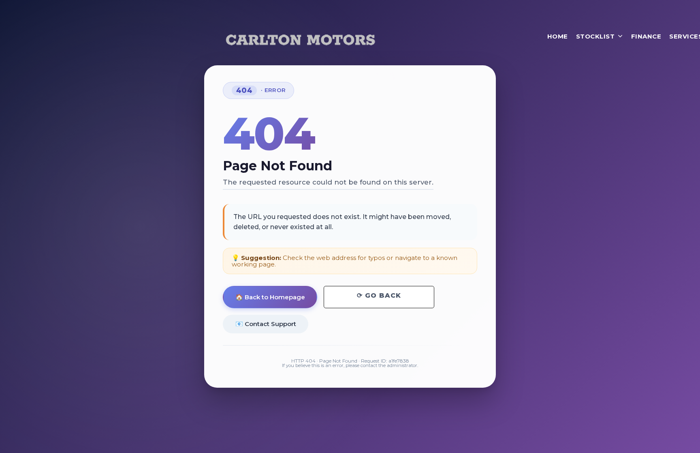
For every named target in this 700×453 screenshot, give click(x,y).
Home (557, 36)
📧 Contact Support (265, 324)
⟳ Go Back (379, 295)
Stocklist (595, 36)
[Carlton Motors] (301, 39)
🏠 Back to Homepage (270, 297)
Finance (646, 36)
